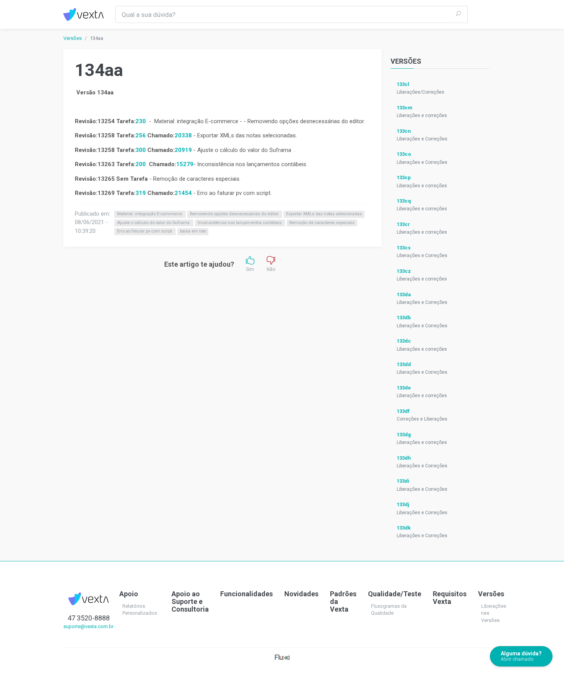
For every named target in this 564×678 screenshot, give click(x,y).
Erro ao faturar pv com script (145, 231)
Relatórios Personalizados (139, 609)
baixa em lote (193, 231)
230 (140, 121)
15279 (184, 164)
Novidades (301, 594)
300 (140, 150)
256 (140, 135)
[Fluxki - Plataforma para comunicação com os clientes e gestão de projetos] (282, 657)
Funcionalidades (246, 594)
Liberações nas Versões (493, 613)
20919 (183, 150)
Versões (72, 38)
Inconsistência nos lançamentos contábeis (240, 222)
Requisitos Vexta (450, 597)
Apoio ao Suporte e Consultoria (190, 601)
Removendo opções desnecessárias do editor (235, 214)
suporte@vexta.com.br (88, 626)
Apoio (128, 594)
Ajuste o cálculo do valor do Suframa (154, 222)
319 (141, 193)
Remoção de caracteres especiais (322, 222)
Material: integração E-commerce (150, 214)
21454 (183, 193)
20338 (183, 135)
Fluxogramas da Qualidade (389, 609)
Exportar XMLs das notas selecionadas (324, 214)
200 (140, 164)
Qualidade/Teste (394, 594)
